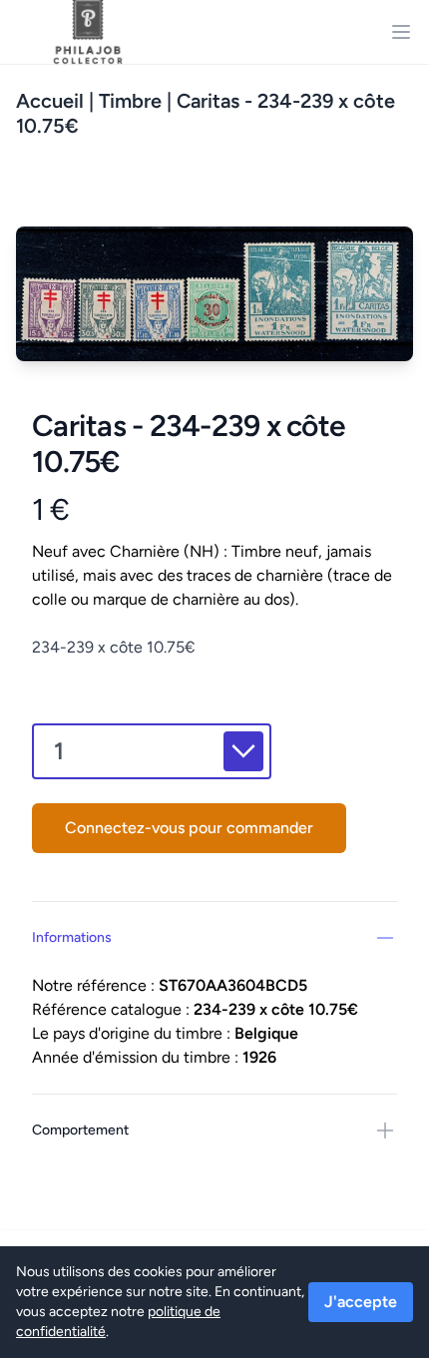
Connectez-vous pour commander (189, 827)
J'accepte (360, 1301)
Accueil (50, 101)
